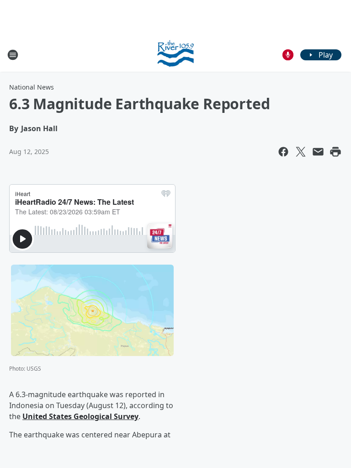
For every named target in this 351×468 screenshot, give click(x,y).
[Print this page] (335, 151)
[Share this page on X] (300, 151)
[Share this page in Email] (318, 151)
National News (31, 87)
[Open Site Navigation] (12, 54)
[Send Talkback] (287, 54)
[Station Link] (175, 54)
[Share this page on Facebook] (283, 151)
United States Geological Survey (80, 416)
